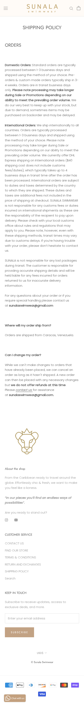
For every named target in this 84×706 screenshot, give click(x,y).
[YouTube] (16, 520)
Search (10, 578)
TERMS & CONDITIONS (20, 557)
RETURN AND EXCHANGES (23, 564)
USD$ (40, 653)
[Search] (71, 8)
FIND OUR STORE (16, 550)
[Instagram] (6, 520)
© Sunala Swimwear (42, 662)
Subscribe (19, 632)
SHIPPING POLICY (17, 571)
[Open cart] (78, 8)
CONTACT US (14, 543)
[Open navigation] (6, 8)
